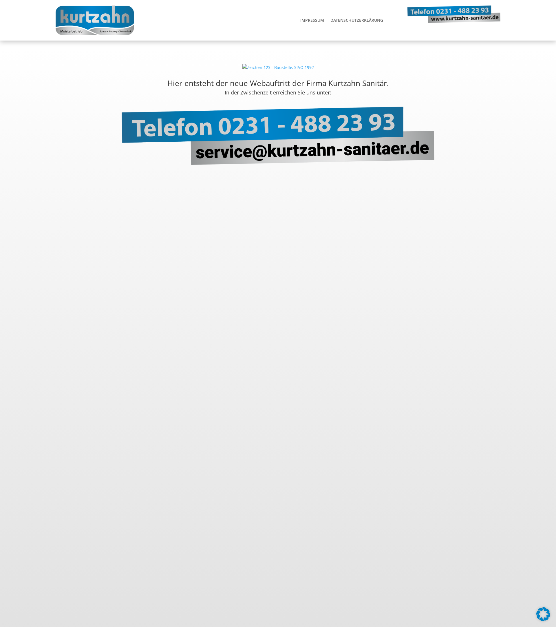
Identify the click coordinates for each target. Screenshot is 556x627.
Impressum (312, 20)
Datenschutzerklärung (356, 20)
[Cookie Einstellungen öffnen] (543, 619)
